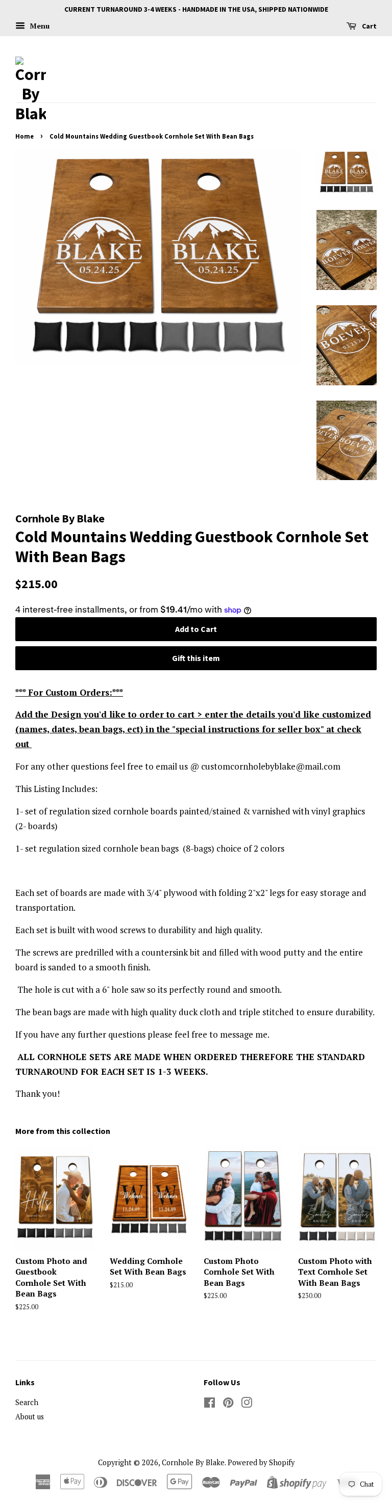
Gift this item (196, 658)
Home (24, 136)
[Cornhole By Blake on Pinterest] (228, 1404)
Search (26, 1402)
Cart (368, 26)
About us (29, 1416)
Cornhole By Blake (193, 1462)
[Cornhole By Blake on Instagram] (246, 1404)
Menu (39, 26)
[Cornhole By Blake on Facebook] (209, 1404)
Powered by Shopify (261, 1462)
